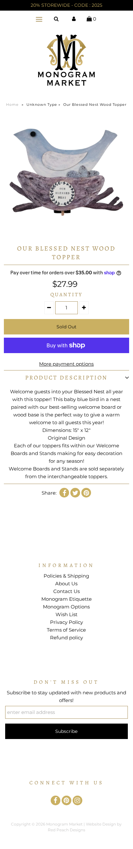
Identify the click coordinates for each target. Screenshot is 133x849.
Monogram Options (66, 607)
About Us (66, 583)
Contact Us (66, 591)
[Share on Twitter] (75, 493)
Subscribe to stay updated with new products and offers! (66, 696)
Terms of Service (66, 630)
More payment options (66, 364)
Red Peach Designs (66, 829)
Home (12, 104)
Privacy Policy (66, 622)
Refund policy (66, 637)
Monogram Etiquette (66, 599)
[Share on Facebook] (64, 493)
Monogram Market (64, 824)
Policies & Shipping (66, 576)
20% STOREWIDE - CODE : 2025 (66, 5)
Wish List (66, 614)
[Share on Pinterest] (86, 493)
